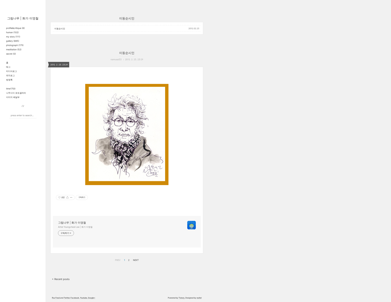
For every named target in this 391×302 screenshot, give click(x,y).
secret (11, 53)
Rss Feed (56, 298)
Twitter (67, 298)
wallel (199, 298)
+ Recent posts (60, 279)
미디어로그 (11, 71)
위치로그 (10, 75)
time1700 (10, 88)
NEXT (135, 259)
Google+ (91, 298)
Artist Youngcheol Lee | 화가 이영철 (75, 227)
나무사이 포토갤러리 (16, 93)
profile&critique (15, 28)
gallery (12, 41)
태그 (8, 67)
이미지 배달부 (13, 97)
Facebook (75, 298)
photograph (15, 45)
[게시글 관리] (71, 197)
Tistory (182, 298)
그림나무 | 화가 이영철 (22, 18)
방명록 (9, 79)
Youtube (83, 298)
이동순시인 (59, 28)
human (12, 32)
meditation (13, 49)
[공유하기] (67, 197)
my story (13, 36)
